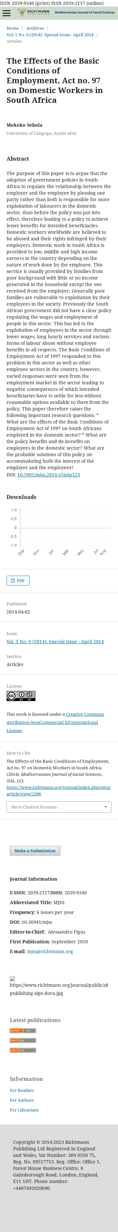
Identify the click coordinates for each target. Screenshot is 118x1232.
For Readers (22, 1090)
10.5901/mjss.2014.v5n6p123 (48, 475)
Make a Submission (35, 851)
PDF (20, 581)
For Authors (22, 1100)
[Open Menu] (6, 13)
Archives (35, 28)
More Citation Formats (34, 807)
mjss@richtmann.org (50, 951)
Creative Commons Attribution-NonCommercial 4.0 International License (55, 722)
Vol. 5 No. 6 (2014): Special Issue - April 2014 (50, 35)
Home (13, 28)
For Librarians (24, 1110)
